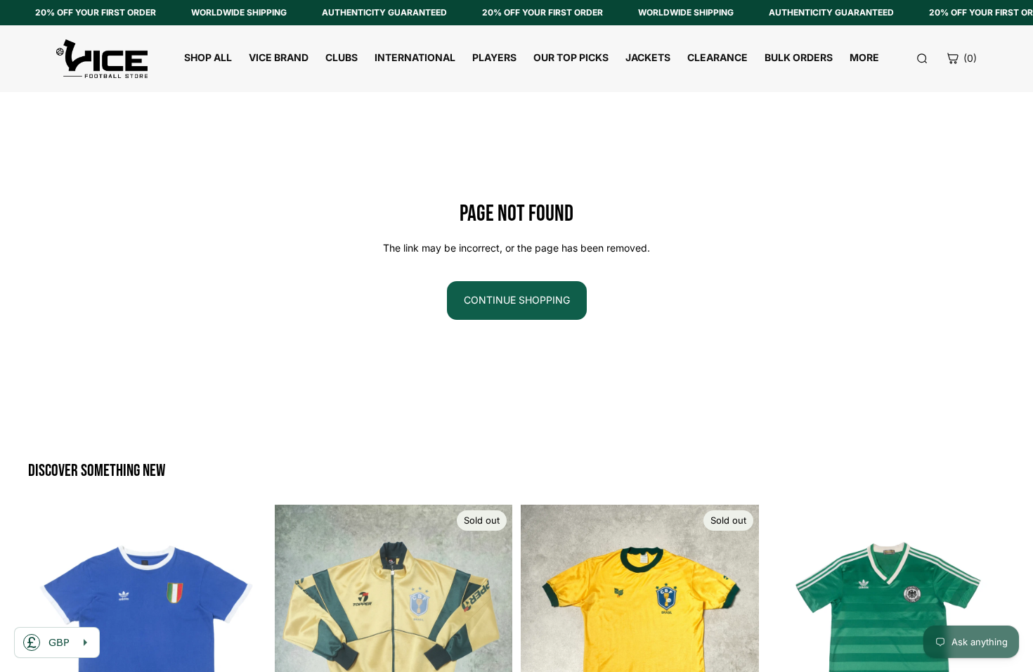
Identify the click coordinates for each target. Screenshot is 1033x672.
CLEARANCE (717, 57)
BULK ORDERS (799, 57)
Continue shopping (517, 300)
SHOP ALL (208, 57)
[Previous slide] (49, 623)
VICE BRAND (278, 57)
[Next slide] (245, 623)
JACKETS (647, 57)
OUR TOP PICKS (571, 57)
